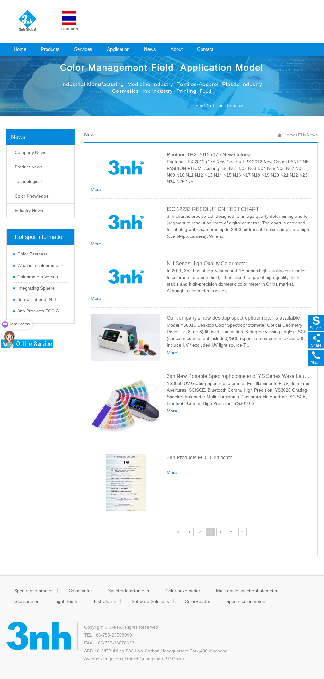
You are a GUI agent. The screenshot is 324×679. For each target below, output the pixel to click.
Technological (28, 181)
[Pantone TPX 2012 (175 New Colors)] (125, 167)
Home (20, 49)
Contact (205, 49)
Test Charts (104, 601)
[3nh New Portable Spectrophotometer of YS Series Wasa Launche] (125, 407)
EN (301, 134)
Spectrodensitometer (129, 590)
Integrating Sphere (36, 288)
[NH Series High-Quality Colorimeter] (125, 276)
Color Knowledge (32, 195)
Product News (28, 166)
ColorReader (197, 601)
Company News (30, 152)
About (177, 49)
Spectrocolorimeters (246, 601)
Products (50, 49)
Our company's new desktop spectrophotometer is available (233, 318)
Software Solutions (150, 601)
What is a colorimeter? (39, 265)
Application (118, 49)
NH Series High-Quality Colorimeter (207, 263)
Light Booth (65, 601)
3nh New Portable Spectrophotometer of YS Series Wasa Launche (239, 376)
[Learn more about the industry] (162, 85)
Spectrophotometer (33, 590)
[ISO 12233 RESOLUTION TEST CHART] (125, 221)
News (150, 49)
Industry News (29, 210)
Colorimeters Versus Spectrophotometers (41, 276)
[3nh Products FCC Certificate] (125, 482)
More (96, 189)
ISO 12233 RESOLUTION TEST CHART (213, 209)
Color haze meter (182, 590)
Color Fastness (32, 253)
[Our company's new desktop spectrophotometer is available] (125, 337)
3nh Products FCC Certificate (41, 310)
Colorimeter (80, 590)
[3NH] (48, 20)
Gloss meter (26, 601)
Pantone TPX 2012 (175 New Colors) (209, 154)
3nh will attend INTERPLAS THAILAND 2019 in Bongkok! (41, 299)
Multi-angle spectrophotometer (246, 590)
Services (83, 49)
